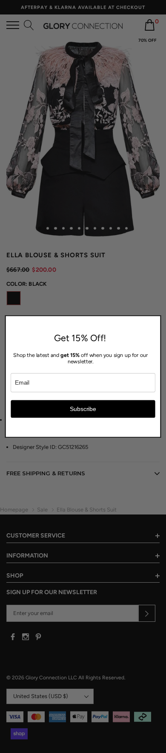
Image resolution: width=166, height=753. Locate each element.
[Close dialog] (156, 320)
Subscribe (83, 408)
